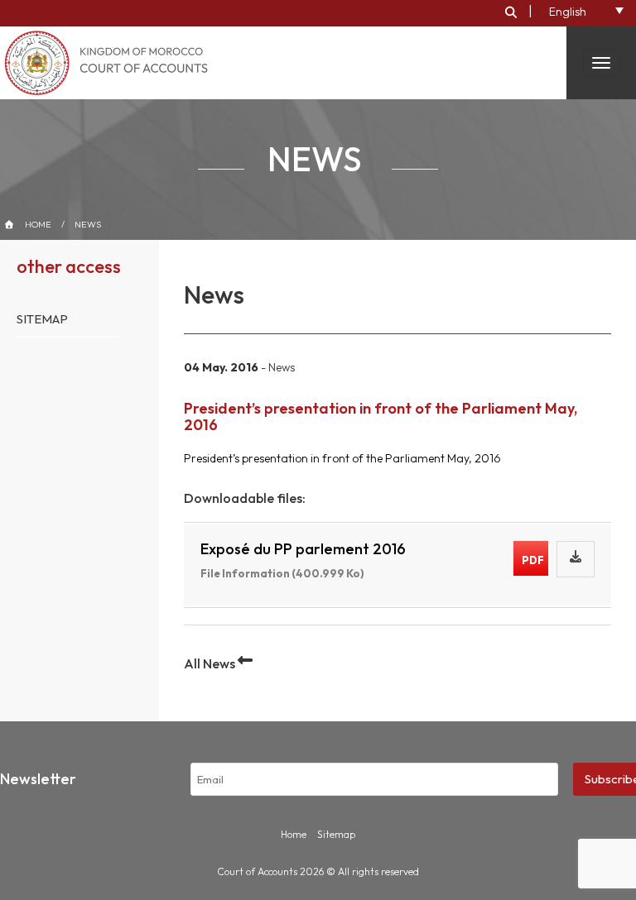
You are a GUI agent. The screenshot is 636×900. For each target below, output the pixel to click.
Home (38, 224)
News (88, 224)
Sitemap (42, 319)
